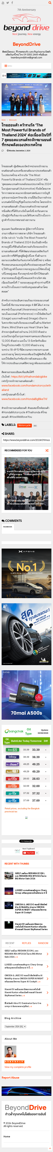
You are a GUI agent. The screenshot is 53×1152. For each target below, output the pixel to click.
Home (4, 120)
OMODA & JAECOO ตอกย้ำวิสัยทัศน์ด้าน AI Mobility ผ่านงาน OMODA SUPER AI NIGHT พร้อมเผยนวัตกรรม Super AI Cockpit (31, 908)
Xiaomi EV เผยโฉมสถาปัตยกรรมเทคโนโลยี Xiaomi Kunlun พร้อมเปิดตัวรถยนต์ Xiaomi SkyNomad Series (31, 927)
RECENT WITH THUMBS (17, 863)
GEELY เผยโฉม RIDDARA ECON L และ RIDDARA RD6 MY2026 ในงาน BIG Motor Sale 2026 (30, 876)
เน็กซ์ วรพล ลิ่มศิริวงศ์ (14, 1061)
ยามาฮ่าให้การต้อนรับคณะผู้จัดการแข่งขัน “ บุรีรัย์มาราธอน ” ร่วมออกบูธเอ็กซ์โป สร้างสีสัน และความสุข (26, 474)
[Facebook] (12, 2)
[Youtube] (3, 2)
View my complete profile (18, 1067)
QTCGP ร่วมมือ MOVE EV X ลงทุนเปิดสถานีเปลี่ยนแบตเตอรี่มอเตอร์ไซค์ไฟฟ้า (25, 502)
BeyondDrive (26, 44)
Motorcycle (13, 120)
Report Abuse (10, 1077)
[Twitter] (7, 2)
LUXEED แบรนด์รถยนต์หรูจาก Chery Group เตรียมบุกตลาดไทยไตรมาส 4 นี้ (31, 891)
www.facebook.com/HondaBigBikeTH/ (24, 399)
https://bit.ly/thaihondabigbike (29, 376)
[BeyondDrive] (26, 36)
